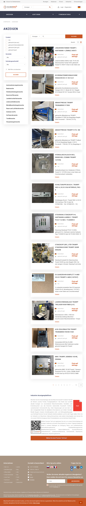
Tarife (17, 477)
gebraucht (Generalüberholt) (16, 45)
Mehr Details (36, 503)
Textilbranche (10, 118)
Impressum (7, 479)
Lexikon (18, 467)
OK (80, 502)
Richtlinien (55, 486)
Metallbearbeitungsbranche (15, 105)
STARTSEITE (7, 21)
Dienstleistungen (8, 469)
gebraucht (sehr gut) (13, 47)
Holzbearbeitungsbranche (14, 92)
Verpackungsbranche (13, 122)
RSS (31, 474)
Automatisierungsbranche (14, 85)
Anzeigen (45, 1)
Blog (17, 469)
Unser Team (7, 477)
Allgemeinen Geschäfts (33, 495)
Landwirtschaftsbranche (14, 98)
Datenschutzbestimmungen (48, 495)
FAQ (17, 474)
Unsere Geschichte (8, 474)
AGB (17, 479)
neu (9, 40)
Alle (8, 57)
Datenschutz (19, 482)
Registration (68, 7)
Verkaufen (68, 1)
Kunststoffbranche (12, 95)
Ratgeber (32, 479)
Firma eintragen (78, 1)
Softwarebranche (11, 115)
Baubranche (10, 88)
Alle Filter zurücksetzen (14, 69)
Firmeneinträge (65, 14)
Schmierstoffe (11, 112)
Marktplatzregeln (8, 482)
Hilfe (17, 472)
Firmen (61, 1)
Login (62, 7)
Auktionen (53, 1)
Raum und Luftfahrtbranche (15, 108)
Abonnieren (75, 481)
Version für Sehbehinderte (13, 1)
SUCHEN (15, 74)
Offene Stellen (7, 472)
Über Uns (6, 467)
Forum (31, 477)
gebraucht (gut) (12, 50)
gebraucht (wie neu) (13, 42)
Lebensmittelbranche (13, 102)
